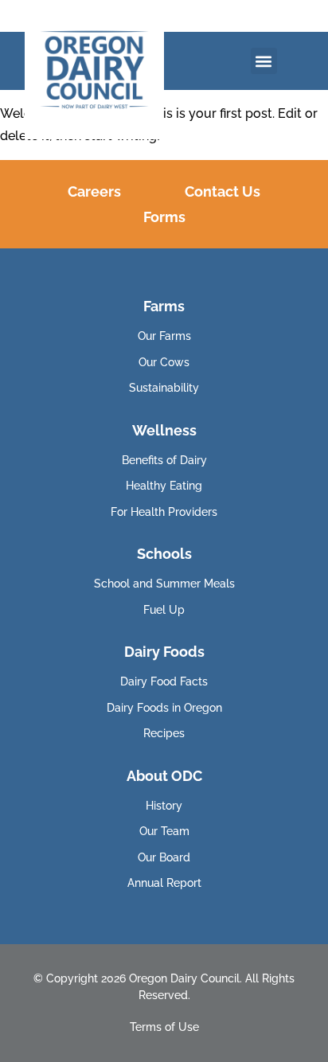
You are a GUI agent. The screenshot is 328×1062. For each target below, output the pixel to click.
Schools (164, 553)
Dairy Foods (164, 651)
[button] (264, 61)
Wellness (164, 430)
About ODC (164, 775)
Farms (164, 306)
